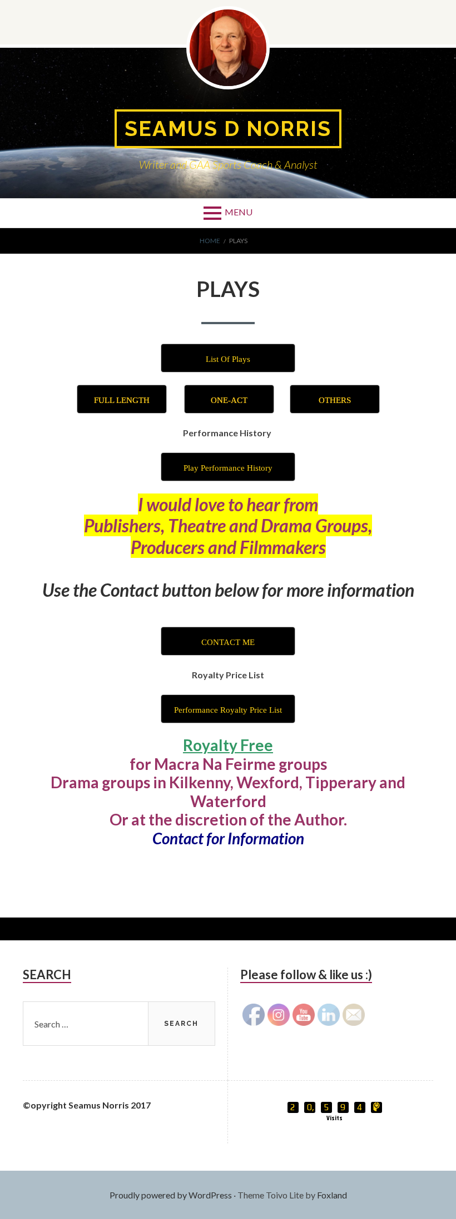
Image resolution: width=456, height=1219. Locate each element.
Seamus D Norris (228, 128)
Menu (238, 211)
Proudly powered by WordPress (171, 1195)
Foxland (332, 1195)
